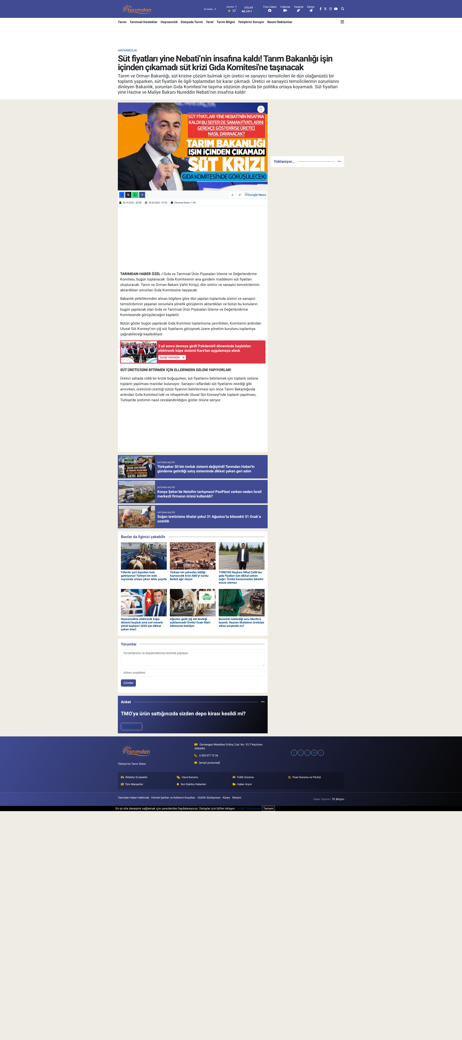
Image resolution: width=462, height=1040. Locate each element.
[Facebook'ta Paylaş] (121, 195)
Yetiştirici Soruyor (251, 22)
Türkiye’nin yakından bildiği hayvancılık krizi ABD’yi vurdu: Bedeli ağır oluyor (189, 576)
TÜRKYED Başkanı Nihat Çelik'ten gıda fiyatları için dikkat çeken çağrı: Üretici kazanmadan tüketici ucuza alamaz (241, 577)
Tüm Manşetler (134, 784)
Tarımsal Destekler (144, 22)
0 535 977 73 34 (208, 755)
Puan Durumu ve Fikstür (307, 777)
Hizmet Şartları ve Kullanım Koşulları (173, 797)
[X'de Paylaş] (128, 195)
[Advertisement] (307, 128)
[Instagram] (307, 753)
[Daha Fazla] (142, 195)
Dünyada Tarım (192, 22)
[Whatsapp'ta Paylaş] (135, 195)
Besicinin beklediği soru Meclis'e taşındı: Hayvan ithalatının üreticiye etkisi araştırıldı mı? (241, 622)
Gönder (128, 683)
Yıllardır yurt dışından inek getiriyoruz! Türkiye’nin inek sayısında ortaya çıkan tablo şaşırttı (144, 576)
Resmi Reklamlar (279, 22)
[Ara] (342, 9)
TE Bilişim (338, 799)
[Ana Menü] (342, 22)
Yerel (209, 22)
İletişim (236, 797)
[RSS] (321, 753)
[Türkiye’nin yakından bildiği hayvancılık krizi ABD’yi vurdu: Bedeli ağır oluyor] (193, 556)
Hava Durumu (190, 777)
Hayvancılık (169, 22)
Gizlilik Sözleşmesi (209, 797)
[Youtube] (314, 753)
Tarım (122, 22)
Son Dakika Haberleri (193, 784)
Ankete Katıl (131, 726)
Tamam (268, 808)
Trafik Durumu (245, 777)
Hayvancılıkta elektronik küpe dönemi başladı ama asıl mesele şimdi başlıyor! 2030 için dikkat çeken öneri (142, 624)
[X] (301, 753)
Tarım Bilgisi (226, 22)
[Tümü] (263, 702)
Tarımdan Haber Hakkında (133, 797)
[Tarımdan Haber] (137, 9)
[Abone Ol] (255, 194)
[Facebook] (294, 753)
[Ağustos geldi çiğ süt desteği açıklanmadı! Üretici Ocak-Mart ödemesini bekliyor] (193, 602)
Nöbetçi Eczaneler (136, 777)
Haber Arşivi (244, 784)
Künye (226, 797)
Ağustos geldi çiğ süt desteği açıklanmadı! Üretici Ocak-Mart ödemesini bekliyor (190, 622)
